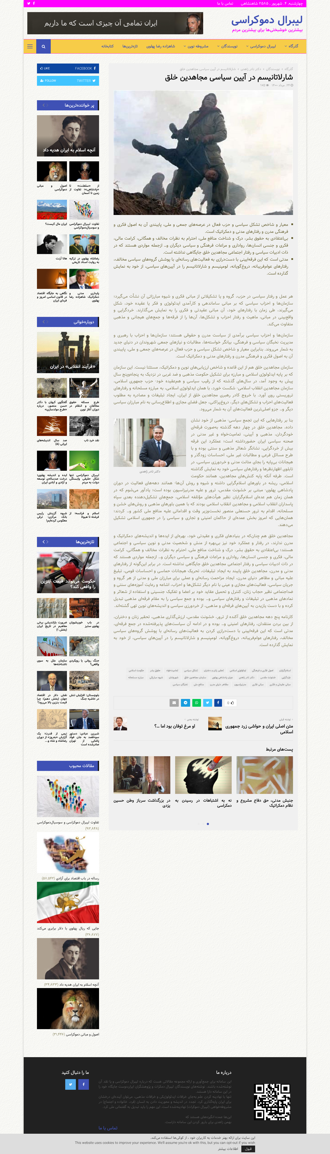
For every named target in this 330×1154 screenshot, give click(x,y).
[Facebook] (83, 1084)
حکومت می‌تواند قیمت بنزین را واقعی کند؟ (68, 584)
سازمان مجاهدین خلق (195, 677)
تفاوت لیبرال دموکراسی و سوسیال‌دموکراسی (84, 225)
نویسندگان (229, 46)
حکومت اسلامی (136, 670)
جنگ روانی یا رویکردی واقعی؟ (84, 662)
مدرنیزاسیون (240, 684)
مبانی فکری (258, 684)
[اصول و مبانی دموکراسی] (52, 171)
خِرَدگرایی (286, 677)
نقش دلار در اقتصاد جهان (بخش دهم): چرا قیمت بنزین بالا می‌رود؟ (52, 699)
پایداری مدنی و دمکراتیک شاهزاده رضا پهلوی (84, 297)
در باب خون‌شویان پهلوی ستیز (84, 624)
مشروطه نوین (198, 46)
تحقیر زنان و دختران (214, 670)
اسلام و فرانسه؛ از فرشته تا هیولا (84, 515)
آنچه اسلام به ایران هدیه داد (69, 150)
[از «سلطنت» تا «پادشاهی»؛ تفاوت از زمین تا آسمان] (84, 171)
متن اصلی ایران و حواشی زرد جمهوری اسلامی (259, 729)
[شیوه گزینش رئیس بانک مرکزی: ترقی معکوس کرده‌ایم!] (52, 499)
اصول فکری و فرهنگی (262, 670)
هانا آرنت (61, 258)
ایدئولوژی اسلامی (238, 670)
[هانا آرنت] (52, 244)
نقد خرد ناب (91, 440)
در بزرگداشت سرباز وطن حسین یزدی (142, 803)
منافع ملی (199, 684)
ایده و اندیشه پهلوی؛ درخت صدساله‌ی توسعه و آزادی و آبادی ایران (52, 479)
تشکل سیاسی (191, 670)
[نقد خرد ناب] (84, 426)
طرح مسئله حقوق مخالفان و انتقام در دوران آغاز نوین (84, 406)
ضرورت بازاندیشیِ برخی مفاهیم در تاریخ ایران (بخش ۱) (52, 626)
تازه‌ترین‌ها (130, 46)
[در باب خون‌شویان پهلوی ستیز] (84, 608)
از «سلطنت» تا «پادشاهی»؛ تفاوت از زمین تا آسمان (84, 189)
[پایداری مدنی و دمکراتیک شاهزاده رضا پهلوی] (84, 279)
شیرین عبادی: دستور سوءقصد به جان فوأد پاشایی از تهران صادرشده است (84, 739)
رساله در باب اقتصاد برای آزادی (77, 878)
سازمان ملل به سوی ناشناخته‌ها (52, 662)
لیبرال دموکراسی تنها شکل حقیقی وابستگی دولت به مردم (84, 479)
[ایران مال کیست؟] (52, 210)
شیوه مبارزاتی (156, 677)
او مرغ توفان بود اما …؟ (174, 726)
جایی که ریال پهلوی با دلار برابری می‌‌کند (68, 928)
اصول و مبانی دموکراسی (52, 187)
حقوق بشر (155, 670)
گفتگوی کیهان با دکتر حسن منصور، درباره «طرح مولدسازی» (52, 406)
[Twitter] (70, 1084)
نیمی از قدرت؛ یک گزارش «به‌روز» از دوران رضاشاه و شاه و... (52, 737)
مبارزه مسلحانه (135, 677)
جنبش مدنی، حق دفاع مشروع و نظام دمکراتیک (265, 803)
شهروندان (173, 677)
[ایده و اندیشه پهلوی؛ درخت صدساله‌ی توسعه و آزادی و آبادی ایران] (52, 460)
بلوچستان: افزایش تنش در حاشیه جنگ (84, 697)
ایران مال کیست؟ (56, 223)
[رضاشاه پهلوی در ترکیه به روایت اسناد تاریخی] (84, 244)
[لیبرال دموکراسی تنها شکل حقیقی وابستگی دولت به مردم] (84, 460)
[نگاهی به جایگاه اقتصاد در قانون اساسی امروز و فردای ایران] (52, 279)
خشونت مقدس (268, 677)
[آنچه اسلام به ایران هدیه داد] (68, 136)
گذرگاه (293, 46)
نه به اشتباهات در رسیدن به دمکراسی (203, 803)
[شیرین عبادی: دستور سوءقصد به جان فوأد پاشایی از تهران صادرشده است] (84, 719)
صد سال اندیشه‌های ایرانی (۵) (52, 442)
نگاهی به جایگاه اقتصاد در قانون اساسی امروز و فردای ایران (52, 297)
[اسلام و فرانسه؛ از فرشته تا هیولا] (84, 499)
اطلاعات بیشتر (228, 1149)
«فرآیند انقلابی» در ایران (72, 366)
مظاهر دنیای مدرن (219, 684)
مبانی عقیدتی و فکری (280, 684)
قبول (248, 1149)
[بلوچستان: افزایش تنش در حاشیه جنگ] (84, 681)
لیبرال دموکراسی (267, 20)
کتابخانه (107, 46)
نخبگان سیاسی (180, 684)
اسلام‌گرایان (285, 670)
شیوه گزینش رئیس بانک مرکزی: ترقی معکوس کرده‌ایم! (52, 517)
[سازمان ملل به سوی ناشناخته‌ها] (52, 646)
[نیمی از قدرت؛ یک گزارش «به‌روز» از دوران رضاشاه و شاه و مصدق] (52, 719)
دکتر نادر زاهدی (246, 677)
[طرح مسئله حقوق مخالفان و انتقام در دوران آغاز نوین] (84, 388)
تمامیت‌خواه (172, 670)
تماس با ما (225, 3)
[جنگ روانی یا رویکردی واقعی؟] (84, 646)
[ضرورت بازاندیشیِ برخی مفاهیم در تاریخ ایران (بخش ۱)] (52, 608)
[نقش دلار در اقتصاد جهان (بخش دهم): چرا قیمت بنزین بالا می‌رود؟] (52, 681)
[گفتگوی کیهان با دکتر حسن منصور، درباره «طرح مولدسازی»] (52, 388)
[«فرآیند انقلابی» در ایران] (68, 352)
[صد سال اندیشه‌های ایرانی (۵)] (52, 426)
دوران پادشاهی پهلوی (222, 677)
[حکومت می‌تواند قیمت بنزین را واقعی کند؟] (68, 572)
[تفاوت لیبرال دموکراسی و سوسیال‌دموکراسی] (84, 210)
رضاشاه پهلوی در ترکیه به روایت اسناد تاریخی (84, 260)
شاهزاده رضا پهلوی (160, 46)
